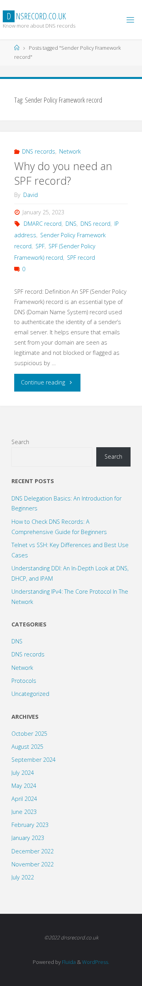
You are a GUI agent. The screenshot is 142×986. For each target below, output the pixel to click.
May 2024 (23, 785)
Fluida (68, 961)
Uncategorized (30, 693)
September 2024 (33, 759)
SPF (40, 246)
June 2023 (24, 811)
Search (20, 442)
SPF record (81, 257)
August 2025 (27, 746)
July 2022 (22, 877)
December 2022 (32, 851)
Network (70, 151)
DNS (71, 223)
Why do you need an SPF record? (63, 173)
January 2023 (27, 838)
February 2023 (30, 825)
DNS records (38, 151)
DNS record (95, 223)
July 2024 (22, 772)
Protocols (23, 680)
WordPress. (95, 961)
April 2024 (24, 798)
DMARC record (43, 223)
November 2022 (32, 864)
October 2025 (29, 733)
